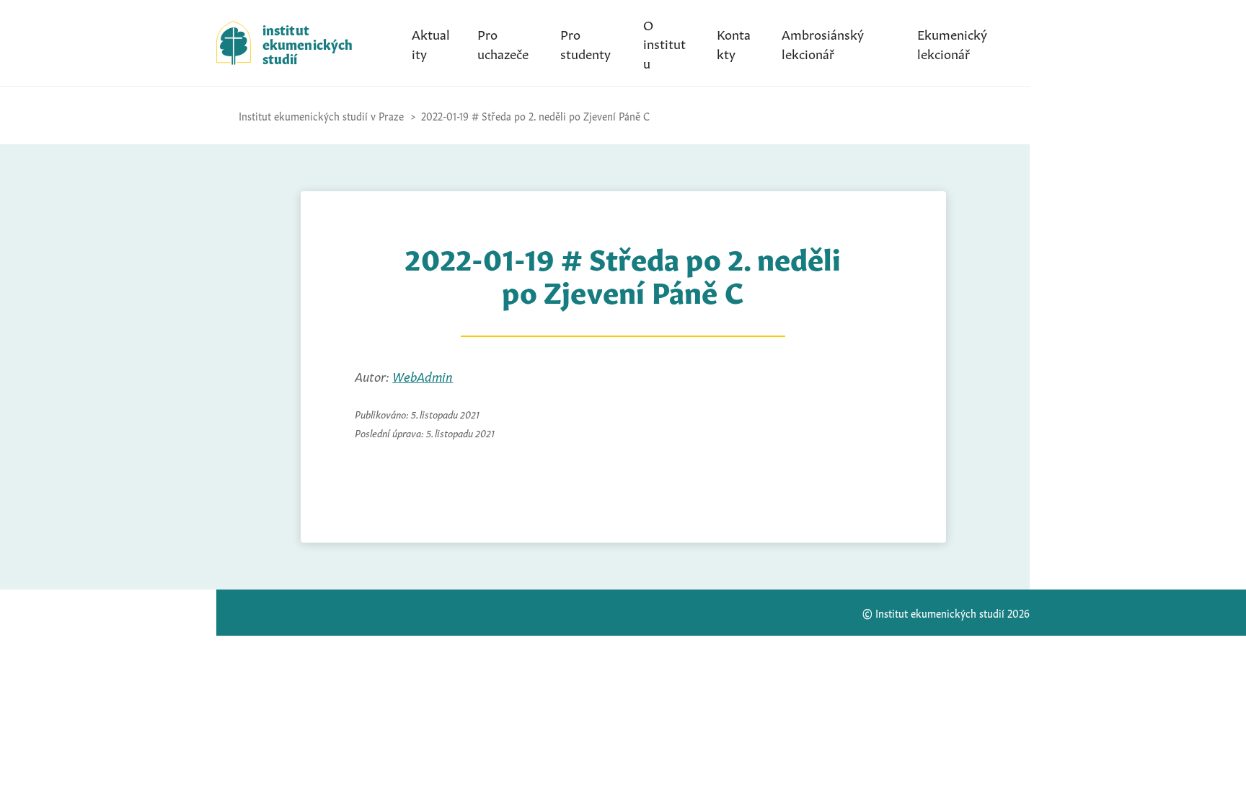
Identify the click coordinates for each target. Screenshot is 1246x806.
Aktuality (431, 42)
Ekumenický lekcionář (952, 42)
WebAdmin (422, 375)
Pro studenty (585, 42)
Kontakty (734, 42)
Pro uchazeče (503, 42)
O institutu (664, 42)
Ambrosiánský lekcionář (823, 42)
